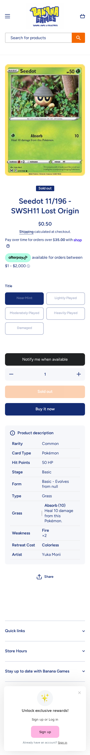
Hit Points (21, 462)
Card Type (21, 453)
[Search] (78, 38)
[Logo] (45, 16)
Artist (17, 554)
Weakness (21, 533)
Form (17, 484)
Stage (17, 472)
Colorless (50, 545)
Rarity (17, 443)
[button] (82, 16)
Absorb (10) (55, 505)
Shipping (26, 232)
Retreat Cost (23, 545)
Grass (17, 513)
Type (16, 496)
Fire (45, 530)
